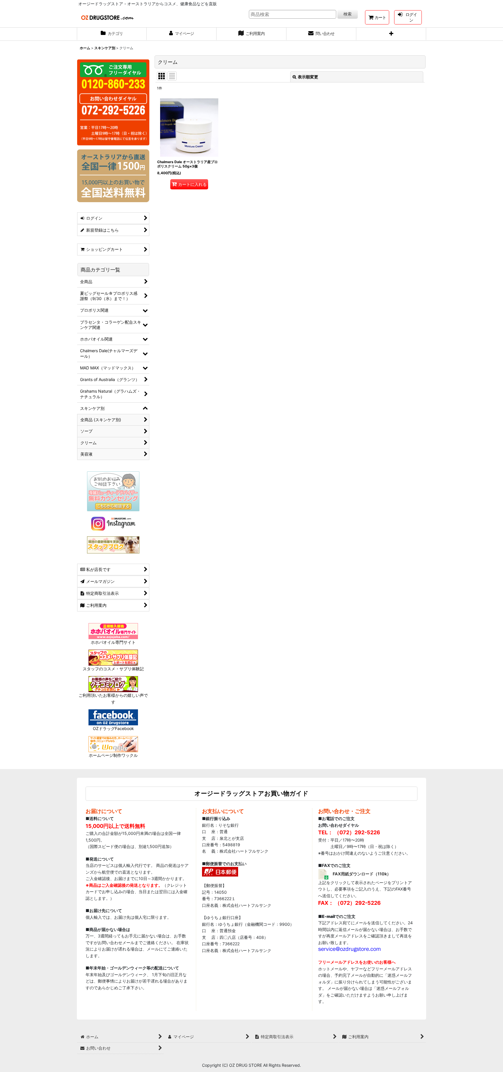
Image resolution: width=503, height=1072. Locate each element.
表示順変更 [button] (308, 76)
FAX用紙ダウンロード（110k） (362, 873)
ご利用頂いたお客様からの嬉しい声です (113, 698)
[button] (391, 34)
